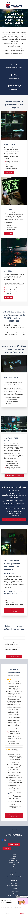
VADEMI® (10, 36)
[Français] (3, 840)
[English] (5, 840)
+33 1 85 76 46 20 (15, 895)
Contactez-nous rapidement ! (11, 581)
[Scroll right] (26, 638)
